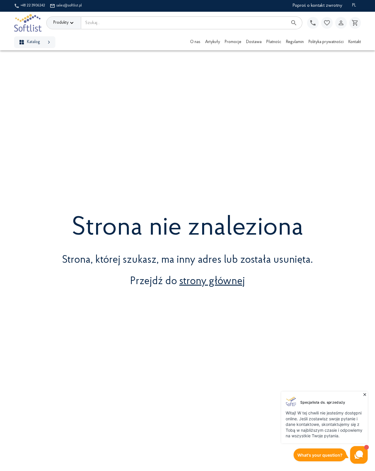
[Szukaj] (294, 23)
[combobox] (184, 23)
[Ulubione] (327, 23)
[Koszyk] (355, 23)
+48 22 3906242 (33, 5)
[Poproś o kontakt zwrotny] (313, 23)
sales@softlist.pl (69, 5)
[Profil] (341, 23)
